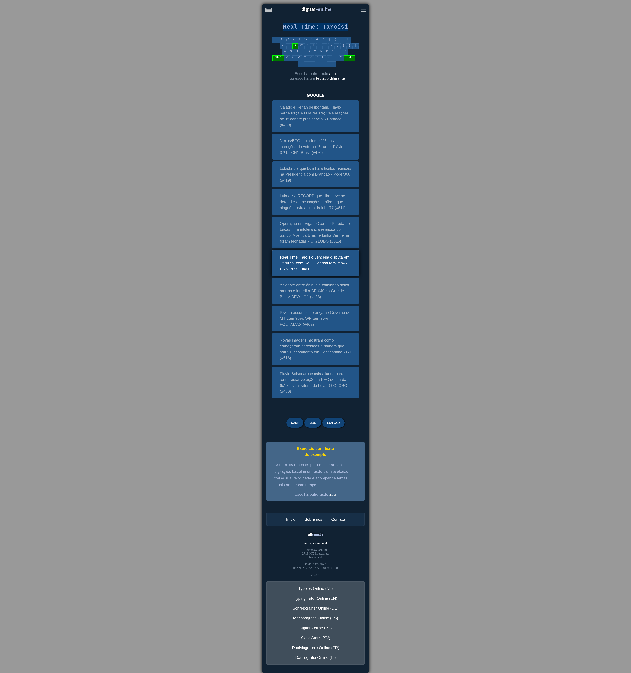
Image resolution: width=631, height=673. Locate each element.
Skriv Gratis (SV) (315, 638)
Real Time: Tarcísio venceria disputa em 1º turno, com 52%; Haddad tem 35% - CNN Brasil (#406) (314, 263)
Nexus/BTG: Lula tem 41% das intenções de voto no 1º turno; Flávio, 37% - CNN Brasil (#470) (312, 146)
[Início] (268, 10)
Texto (312, 422)
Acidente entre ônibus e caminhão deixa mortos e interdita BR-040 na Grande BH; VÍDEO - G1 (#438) (314, 291)
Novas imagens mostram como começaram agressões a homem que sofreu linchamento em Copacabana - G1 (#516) (315, 349)
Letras (295, 422)
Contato (338, 519)
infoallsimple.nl (315, 543)
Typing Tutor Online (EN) (315, 598)
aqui (333, 73)
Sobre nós (313, 519)
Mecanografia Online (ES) (315, 618)
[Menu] (363, 10)
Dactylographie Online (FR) (315, 647)
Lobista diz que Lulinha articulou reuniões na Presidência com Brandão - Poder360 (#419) (315, 174)
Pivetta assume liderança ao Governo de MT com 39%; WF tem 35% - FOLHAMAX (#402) (315, 318)
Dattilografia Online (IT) (315, 657)
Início (290, 519)
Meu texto (333, 422)
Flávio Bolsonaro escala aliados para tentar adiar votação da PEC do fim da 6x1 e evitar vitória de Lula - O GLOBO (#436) (313, 382)
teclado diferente (330, 78)
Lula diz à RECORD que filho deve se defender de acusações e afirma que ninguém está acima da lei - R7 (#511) (313, 202)
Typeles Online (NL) (315, 588)
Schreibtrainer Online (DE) (315, 608)
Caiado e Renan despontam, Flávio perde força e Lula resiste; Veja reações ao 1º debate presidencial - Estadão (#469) (314, 116)
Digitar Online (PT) (315, 628)
